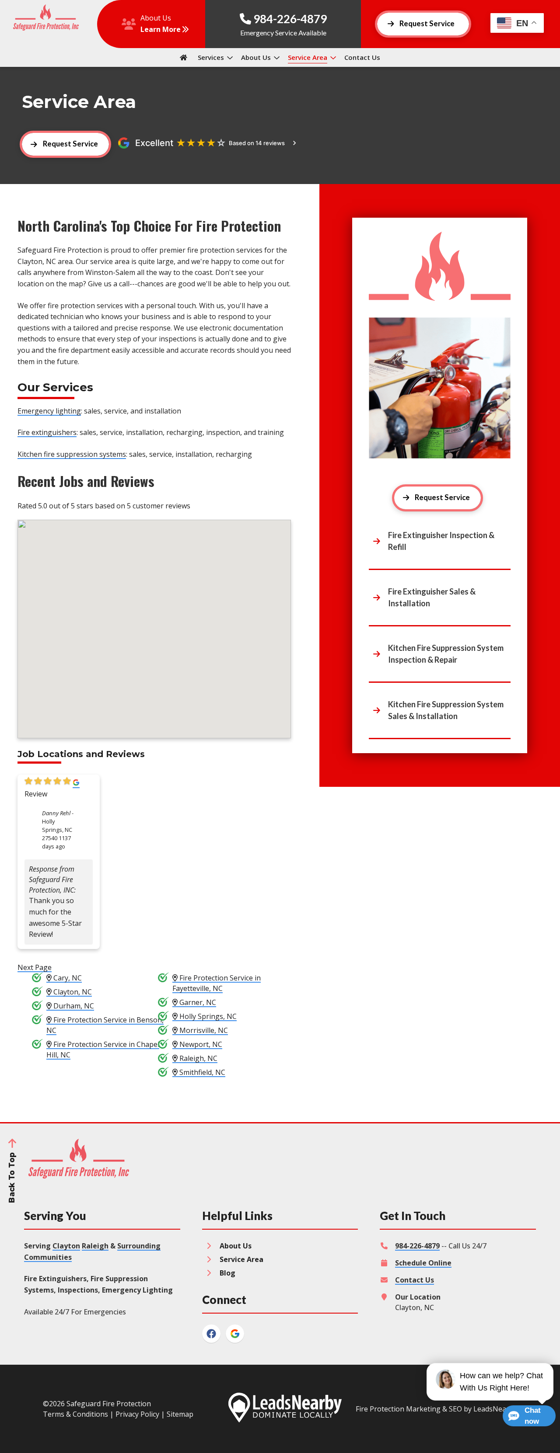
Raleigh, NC (197, 1058)
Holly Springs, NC (207, 1016)
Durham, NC (73, 1006)
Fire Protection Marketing (398, 1409)
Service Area (307, 57)
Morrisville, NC (203, 1030)
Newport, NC (200, 1044)
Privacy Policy (137, 1414)
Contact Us (362, 57)
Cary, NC (67, 978)
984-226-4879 (417, 1246)
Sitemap (180, 1414)
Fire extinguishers (47, 432)
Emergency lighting (49, 411)
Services (211, 57)
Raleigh (95, 1246)
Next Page (35, 967)
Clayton (66, 1246)
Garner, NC (197, 1002)
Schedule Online (423, 1263)
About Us (256, 57)
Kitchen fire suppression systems (72, 454)
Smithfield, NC (201, 1072)
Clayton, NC (72, 992)
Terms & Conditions (75, 1414)
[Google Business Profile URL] (76, 783)
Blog (227, 1273)
